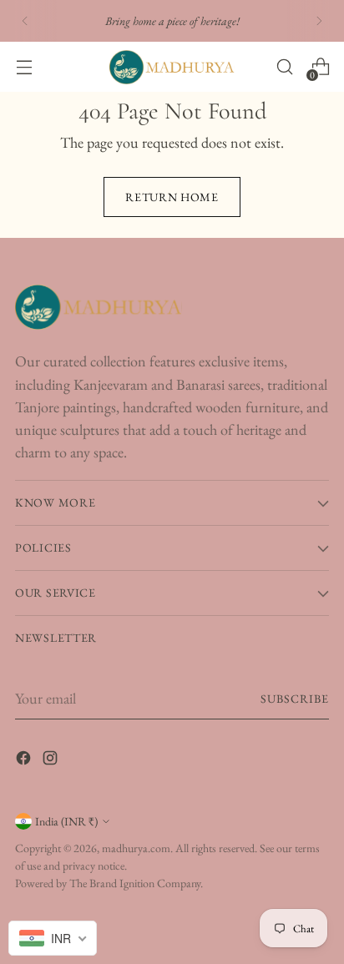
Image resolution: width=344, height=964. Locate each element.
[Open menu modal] (24, 67)
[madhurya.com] (172, 67)
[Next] (319, 21)
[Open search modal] (284, 67)
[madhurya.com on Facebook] (25, 760)
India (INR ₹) (66, 821)
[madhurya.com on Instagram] (52, 760)
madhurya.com (136, 847)
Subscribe (295, 698)
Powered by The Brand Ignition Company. (109, 883)
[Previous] (25, 21)
